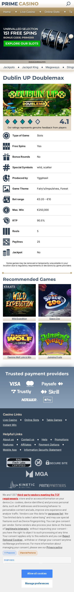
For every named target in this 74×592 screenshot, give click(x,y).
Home (7, 12)
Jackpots (9, 67)
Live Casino (27, 12)
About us (8, 439)
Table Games (54, 420)
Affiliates (26, 444)
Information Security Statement (42, 449)
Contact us (27, 439)
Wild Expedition (19, 318)
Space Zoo (54, 318)
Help (44, 439)
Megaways (52, 67)
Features (8, 444)
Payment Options (49, 444)
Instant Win (10, 424)
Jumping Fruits (54, 357)
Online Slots (52, 12)
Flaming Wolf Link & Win (19, 357)
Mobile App (10, 449)
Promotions (61, 439)
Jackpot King (30, 67)
